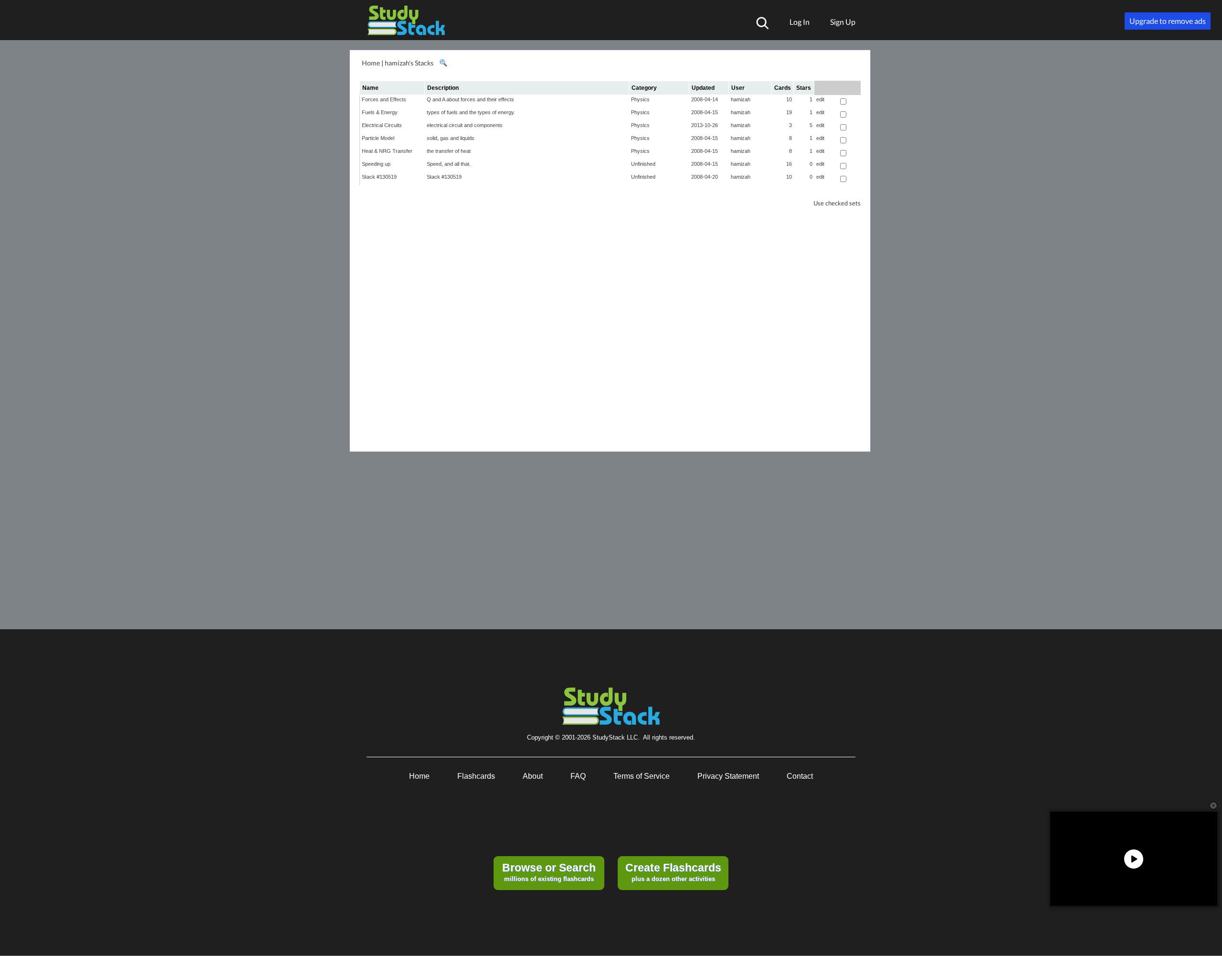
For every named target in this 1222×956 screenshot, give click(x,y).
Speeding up (376, 164)
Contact (800, 776)
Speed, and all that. (449, 164)
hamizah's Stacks (409, 63)
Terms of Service (641, 776)
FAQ (578, 776)
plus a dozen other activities (673, 871)
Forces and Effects (384, 99)
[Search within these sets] (443, 63)
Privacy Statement (728, 776)
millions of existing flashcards (549, 871)
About (533, 776)
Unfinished (643, 164)
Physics (640, 99)
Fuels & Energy (380, 112)
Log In (800, 21)
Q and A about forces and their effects (470, 99)
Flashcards (476, 776)
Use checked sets (837, 203)
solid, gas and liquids (450, 138)
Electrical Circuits (382, 125)
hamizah (740, 99)
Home (371, 63)
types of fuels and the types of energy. (471, 112)
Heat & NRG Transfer (387, 151)
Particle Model (378, 138)
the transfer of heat (449, 151)
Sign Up (842, 21)
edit (820, 99)
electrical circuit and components (465, 125)
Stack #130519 (379, 177)
